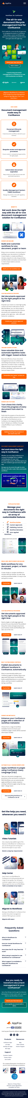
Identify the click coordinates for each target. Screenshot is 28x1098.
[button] (14, 480)
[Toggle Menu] (24, 3)
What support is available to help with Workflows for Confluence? (12, 963)
